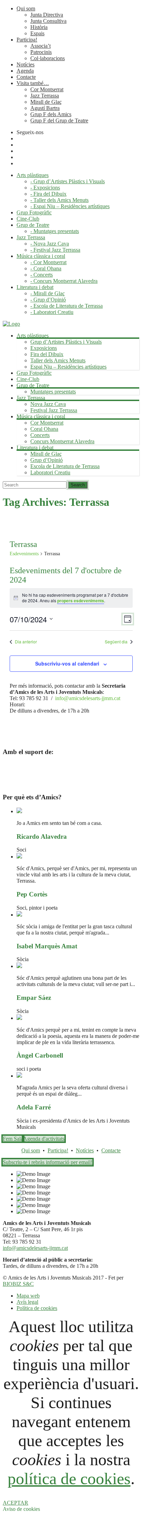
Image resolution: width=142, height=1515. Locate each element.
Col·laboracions (47, 58)
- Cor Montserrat (48, 262)
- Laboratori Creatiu (51, 312)
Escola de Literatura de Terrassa (65, 466)
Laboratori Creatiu (50, 472)
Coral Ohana (44, 429)
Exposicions (43, 348)
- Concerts (41, 275)
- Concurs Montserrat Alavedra (64, 281)
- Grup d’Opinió (48, 300)
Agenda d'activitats (43, 1139)
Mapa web (28, 1296)
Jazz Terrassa (44, 96)
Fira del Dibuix (46, 354)
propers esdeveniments (80, 600)
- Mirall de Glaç (47, 293)
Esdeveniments (24, 553)
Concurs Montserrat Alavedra (62, 441)
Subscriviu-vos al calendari (67, 663)
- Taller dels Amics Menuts (59, 200)
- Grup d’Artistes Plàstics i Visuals (67, 181)
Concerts (40, 435)
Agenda (25, 71)
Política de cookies (37, 1308)
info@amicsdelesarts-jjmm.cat (87, 698)
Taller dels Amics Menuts (57, 360)
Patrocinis (41, 52)
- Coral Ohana (45, 268)
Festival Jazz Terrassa (53, 410)
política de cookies (69, 1478)
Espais (37, 33)
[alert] (71, 598)
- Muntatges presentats (54, 231)
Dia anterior (26, 641)
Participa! (27, 40)
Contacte (26, 77)
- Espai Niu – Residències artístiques (70, 206)
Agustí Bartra (45, 108)
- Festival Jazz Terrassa (55, 250)
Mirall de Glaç (46, 102)
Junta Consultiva (48, 21)
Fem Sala (13, 1139)
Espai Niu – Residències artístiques (68, 367)
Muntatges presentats (53, 391)
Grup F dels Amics (50, 114)
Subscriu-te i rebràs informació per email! (47, 1162)
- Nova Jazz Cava (49, 244)
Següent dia (116, 641)
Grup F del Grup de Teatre (59, 120)
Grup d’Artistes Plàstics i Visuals (66, 342)
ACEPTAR (15, 1503)
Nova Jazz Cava (48, 404)
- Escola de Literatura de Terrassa (66, 306)
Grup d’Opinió (46, 460)
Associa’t (40, 46)
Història (39, 27)
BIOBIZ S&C (18, 1284)
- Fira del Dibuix (48, 194)
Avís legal (27, 1302)
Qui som (26, 8)
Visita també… (33, 83)
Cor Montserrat (46, 89)
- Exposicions (45, 187)
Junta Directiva (46, 15)
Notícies (25, 64)
